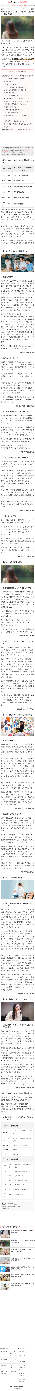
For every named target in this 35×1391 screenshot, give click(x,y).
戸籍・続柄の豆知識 (22, 1380)
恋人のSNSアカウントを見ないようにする (18, 101)
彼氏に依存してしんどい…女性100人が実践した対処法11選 (23, 1241)
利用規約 (3, 1365)
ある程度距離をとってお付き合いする (16, 98)
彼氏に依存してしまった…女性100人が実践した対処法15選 (23, 1259)
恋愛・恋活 (21, 1351)
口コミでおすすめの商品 (22, 1367)
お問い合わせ (13, 1372)
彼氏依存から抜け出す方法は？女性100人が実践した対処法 (22, 1268)
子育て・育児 (22, 1356)
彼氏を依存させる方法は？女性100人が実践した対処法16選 (22, 1275)
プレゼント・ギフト (21, 1374)
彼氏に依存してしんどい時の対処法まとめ (16, 129)
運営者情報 (4, 1359)
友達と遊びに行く (10, 93)
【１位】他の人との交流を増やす (13, 78)
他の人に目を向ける (10, 84)
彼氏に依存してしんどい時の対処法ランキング (17, 76)
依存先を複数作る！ (10, 107)
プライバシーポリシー (13, 1366)
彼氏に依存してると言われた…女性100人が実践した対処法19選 (23, 1250)
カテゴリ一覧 (13, 1360)
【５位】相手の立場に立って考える (14, 121)
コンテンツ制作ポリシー (13, 1353)
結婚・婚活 (21, 1361)
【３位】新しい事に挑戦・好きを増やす (15, 104)
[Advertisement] (9, 139)
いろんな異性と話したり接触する (15, 90)
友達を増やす (8, 81)
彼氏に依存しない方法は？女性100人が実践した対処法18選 (22, 1284)
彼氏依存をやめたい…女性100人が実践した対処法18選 (23, 1231)
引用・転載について (4, 1372)
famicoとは (4, 1351)
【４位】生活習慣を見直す (11, 112)
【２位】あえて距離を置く (11, 96)
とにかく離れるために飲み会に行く (16, 87)
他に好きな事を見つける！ (13, 110)
